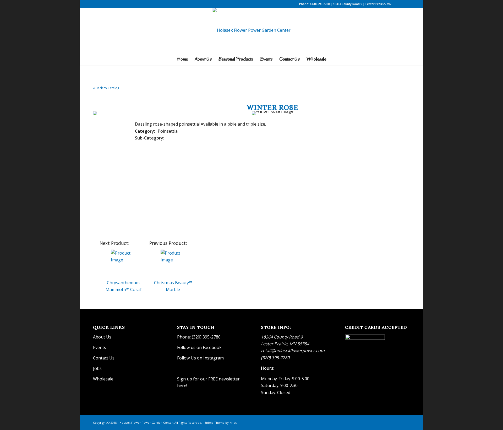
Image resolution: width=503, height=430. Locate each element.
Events (99, 347)
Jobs (97, 368)
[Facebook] (398, 4)
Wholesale (103, 379)
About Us (102, 337)
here (181, 386)
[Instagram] (406, 4)
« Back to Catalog (106, 87)
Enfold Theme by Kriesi (221, 422)
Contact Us (103, 358)
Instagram (214, 358)
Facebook (212, 347)
